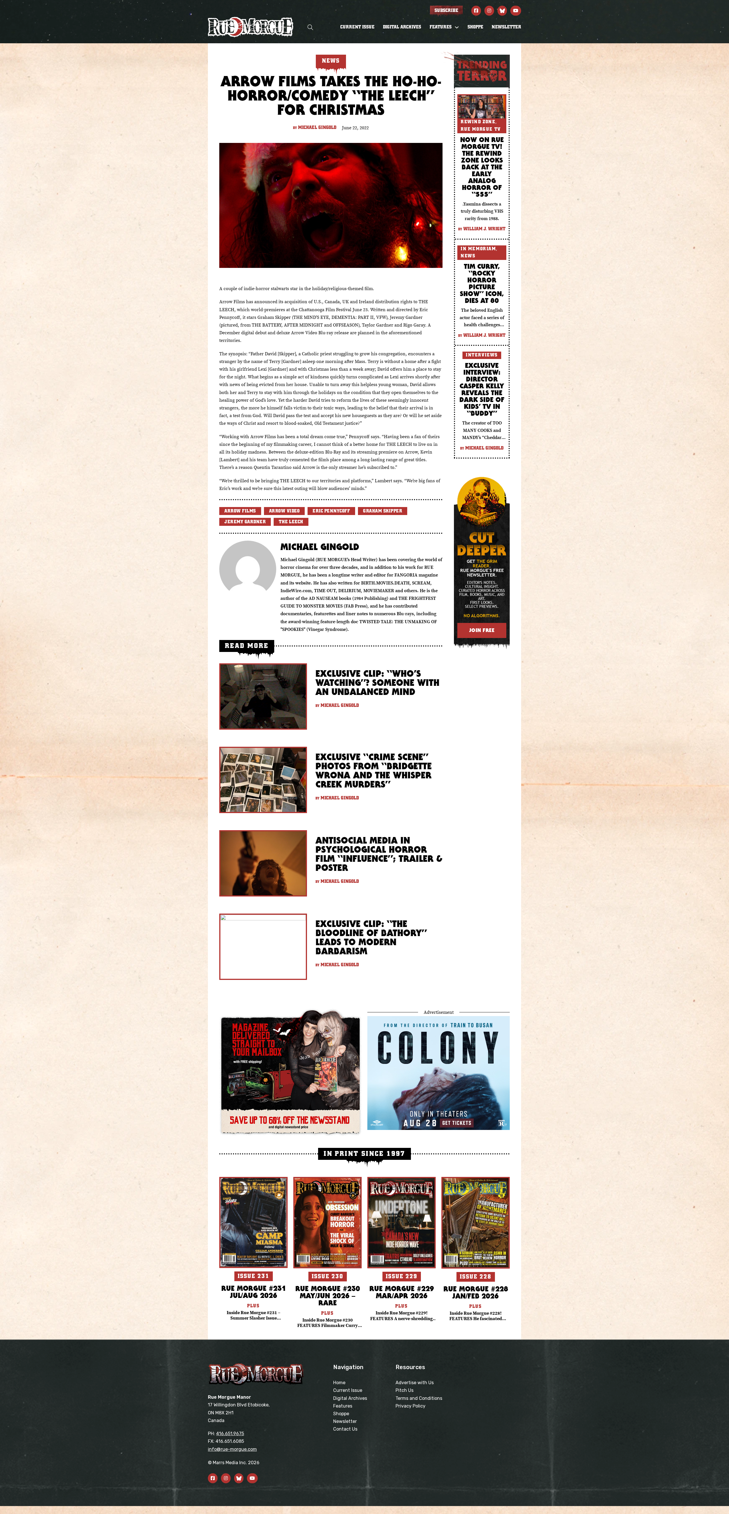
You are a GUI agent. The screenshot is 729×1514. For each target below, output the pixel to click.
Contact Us (345, 1429)
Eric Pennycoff (331, 511)
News (468, 256)
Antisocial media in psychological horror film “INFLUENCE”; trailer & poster (379, 854)
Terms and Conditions (419, 1398)
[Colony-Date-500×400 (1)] (438, 1072)
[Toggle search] (310, 27)
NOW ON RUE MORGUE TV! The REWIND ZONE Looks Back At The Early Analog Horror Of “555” (482, 166)
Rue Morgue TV (481, 129)
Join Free (482, 630)
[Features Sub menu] (456, 27)
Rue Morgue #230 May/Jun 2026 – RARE (327, 1295)
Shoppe (475, 27)
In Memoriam (478, 248)
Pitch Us (404, 1390)
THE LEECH (291, 521)
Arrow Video (284, 511)
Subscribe (446, 10)
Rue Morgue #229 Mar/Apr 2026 (401, 1292)
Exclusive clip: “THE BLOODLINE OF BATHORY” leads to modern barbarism (371, 937)
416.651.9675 (230, 1433)
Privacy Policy (410, 1406)
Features (342, 1406)
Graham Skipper (382, 511)
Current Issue (357, 27)
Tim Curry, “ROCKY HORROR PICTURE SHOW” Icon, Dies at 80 (482, 283)
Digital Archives (402, 27)
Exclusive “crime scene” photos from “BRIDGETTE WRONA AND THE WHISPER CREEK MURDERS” (374, 770)
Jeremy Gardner (245, 521)
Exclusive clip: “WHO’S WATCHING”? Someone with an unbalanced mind (377, 682)
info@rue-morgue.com (232, 1449)
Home (339, 1382)
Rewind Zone (478, 121)
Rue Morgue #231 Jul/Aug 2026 (253, 1292)
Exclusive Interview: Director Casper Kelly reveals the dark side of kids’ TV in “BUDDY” (481, 389)
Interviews (482, 355)
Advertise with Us (415, 1382)
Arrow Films (240, 511)
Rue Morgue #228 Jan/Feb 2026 (475, 1292)
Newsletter (506, 27)
